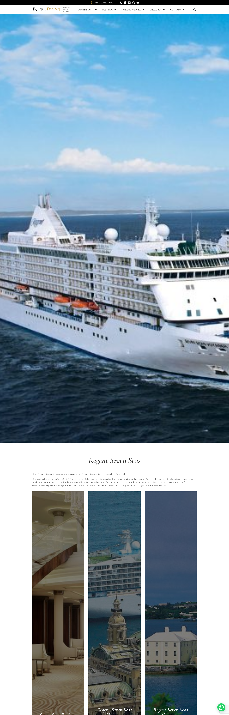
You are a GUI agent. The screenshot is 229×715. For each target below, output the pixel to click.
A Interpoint (86, 9)
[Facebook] (125, 3)
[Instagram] (133, 3)
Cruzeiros (156, 9)
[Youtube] (138, 3)
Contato (175, 9)
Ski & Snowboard (131, 9)
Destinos (107, 9)
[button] (194, 10)
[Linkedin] (129, 3)
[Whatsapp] (121, 3)
